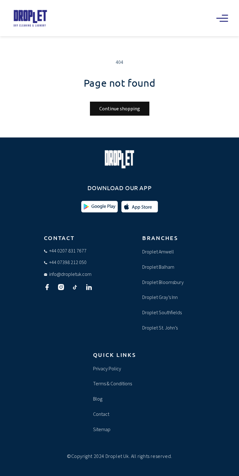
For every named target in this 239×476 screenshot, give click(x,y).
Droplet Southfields (162, 312)
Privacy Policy (107, 368)
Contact (101, 414)
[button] (222, 18)
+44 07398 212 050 (68, 262)
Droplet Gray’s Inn (160, 297)
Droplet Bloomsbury (163, 282)
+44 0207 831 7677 (68, 251)
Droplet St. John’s (160, 328)
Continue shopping (119, 108)
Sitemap (101, 429)
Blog (97, 399)
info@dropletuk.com (70, 274)
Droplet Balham (158, 267)
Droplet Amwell (158, 251)
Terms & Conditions (112, 383)
